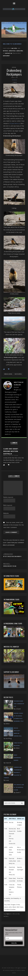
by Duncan (14, 80)
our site (14, 48)
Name (8, 497)
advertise (12, 51)
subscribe (19, 51)
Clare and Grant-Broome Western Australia (11, 451)
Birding (14, 67)
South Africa (18, 374)
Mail (7, 505)
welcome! (6, 56)
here (7, 914)
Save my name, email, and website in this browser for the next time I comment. (13, 525)
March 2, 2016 (15, 77)
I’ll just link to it (15, 123)
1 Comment (14, 82)
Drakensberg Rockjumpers (14, 72)
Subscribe (14, 943)
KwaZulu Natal (8, 374)
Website (6, 513)
